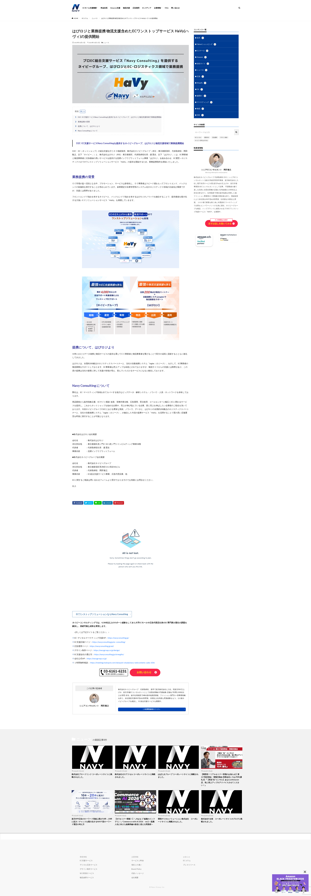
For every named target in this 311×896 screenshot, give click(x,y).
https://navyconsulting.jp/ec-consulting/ (108, 642)
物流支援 (126, 8)
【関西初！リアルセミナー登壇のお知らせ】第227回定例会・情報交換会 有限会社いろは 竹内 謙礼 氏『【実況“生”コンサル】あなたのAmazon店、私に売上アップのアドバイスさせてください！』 (221, 779)
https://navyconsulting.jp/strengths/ (109, 654)
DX (199, 89)
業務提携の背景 (82, 122)
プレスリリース (189, 865)
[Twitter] (88, 503)
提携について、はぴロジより (87, 126)
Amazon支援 (115, 8)
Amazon (201, 57)
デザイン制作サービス (88, 869)
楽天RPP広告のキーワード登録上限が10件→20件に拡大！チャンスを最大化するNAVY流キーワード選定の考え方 (92, 821)
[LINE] (98, 503)
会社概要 (134, 877)
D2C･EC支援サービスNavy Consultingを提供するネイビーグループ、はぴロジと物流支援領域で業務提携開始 (118, 117)
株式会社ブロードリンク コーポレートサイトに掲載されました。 (92, 775)
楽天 (200, 38)
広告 (200, 76)
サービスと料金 (137, 860)
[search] (236, 132)
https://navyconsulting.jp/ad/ (102, 646)
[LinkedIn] (107, 503)
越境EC (201, 96)
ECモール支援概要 (90, 8)
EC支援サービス (86, 860)
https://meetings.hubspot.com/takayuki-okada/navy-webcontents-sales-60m (122, 662)
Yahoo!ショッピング (206, 44)
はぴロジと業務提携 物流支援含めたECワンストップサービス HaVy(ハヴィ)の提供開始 (129, 18)
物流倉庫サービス (87, 877)
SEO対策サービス (87, 873)
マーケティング (204, 102)
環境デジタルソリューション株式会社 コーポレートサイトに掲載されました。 (178, 820)
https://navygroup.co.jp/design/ (107, 650)
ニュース (95, 18)
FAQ (166, 8)
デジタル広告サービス (88, 865)
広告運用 (136, 8)
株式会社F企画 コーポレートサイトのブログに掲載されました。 (221, 820)
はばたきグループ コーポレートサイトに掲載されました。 (178, 775)
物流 (200, 109)
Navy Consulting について (86, 131)
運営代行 (206, 137)
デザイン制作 (223, 137)
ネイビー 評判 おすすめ (201, 140)
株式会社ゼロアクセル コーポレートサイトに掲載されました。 (135, 775)
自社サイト (203, 63)
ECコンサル (198, 137)
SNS (200, 115)
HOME (76, 18)
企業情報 (157, 8)
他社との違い (136, 865)
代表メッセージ (137, 873)
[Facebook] (77, 503)
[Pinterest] (118, 503)
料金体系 (104, 8)
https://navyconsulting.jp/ (118, 638)
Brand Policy (136, 869)
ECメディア (146, 8)
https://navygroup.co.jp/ (97, 658)
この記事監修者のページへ (151, 709)
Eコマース (202, 51)
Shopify (201, 83)
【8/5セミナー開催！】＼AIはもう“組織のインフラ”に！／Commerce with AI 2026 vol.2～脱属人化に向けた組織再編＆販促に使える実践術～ (135, 821)
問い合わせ (175, 8)
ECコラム (85, 18)
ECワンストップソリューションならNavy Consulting (102, 614)
